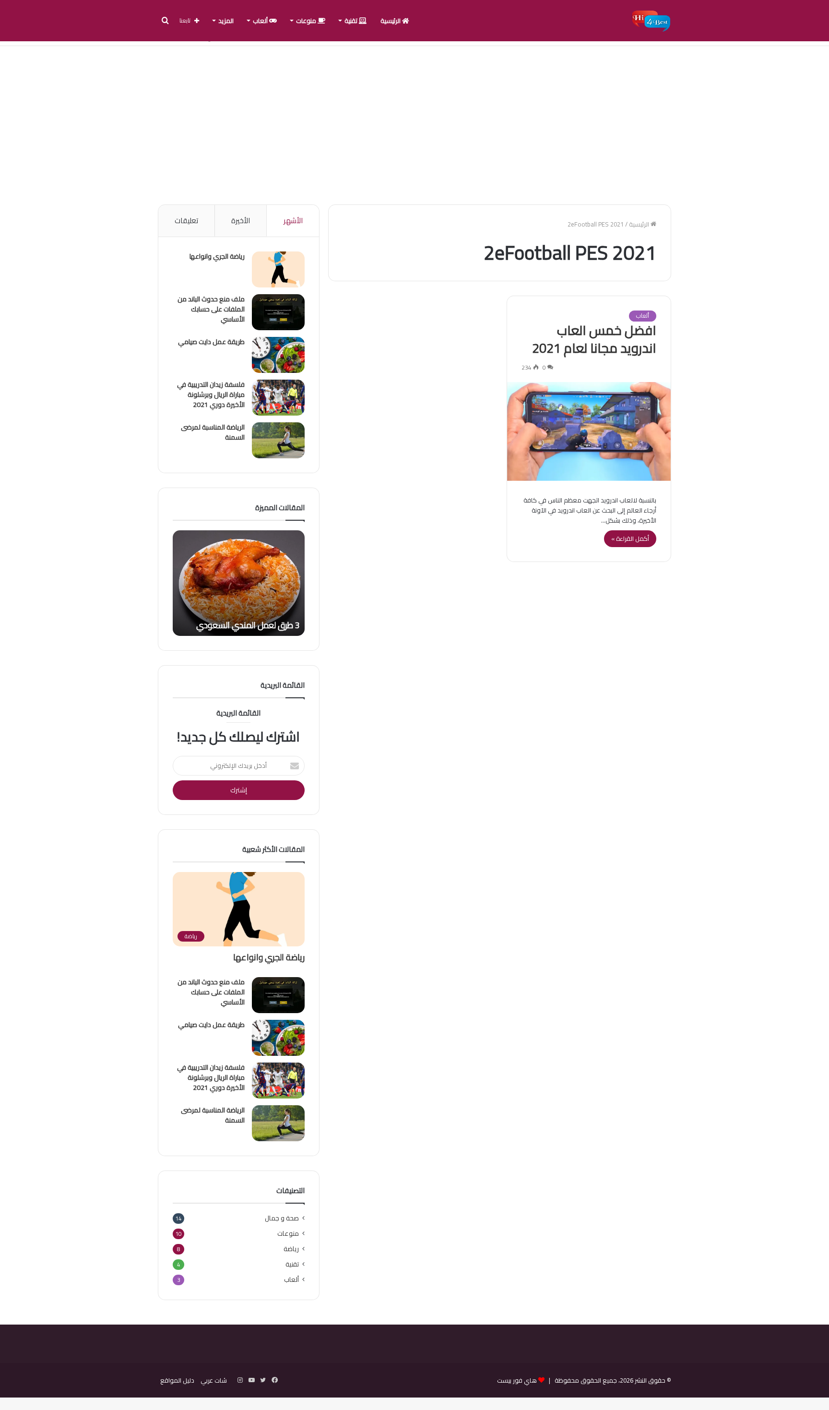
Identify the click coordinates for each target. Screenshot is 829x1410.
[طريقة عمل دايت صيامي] (278, 355)
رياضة (291, 1249)
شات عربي (214, 1380)
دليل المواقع (177, 1380)
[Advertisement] (414, 123)
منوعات (307, 20)
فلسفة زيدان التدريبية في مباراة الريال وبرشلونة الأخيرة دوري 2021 (211, 394)
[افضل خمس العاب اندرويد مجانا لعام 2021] (589, 431)
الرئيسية (391, 20)
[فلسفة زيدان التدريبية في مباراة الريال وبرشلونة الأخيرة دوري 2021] (278, 398)
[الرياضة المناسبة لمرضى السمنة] (278, 440)
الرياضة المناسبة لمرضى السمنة (213, 432)
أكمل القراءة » (630, 538)
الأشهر (293, 220)
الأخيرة (240, 220)
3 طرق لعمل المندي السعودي (248, 625)
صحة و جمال (282, 1218)
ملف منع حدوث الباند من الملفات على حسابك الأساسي (211, 309)
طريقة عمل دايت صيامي (211, 341)
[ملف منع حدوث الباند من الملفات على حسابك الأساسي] (278, 312)
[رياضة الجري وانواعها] (278, 269)
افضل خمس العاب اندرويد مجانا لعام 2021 (594, 339)
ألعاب (261, 20)
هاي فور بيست (517, 1380)
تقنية (351, 20)
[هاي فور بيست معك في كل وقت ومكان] (651, 21)
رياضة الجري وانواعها (217, 256)
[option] (239, 583)
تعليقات (186, 220)
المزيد (226, 20)
